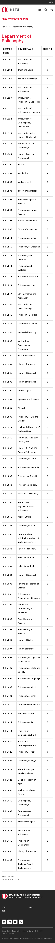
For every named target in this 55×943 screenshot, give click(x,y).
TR (39, 9)
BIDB (3, 911)
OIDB (31, 907)
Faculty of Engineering (15, 18)
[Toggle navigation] (51, 9)
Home (4, 26)
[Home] (10, 9)
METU (51, 2)
